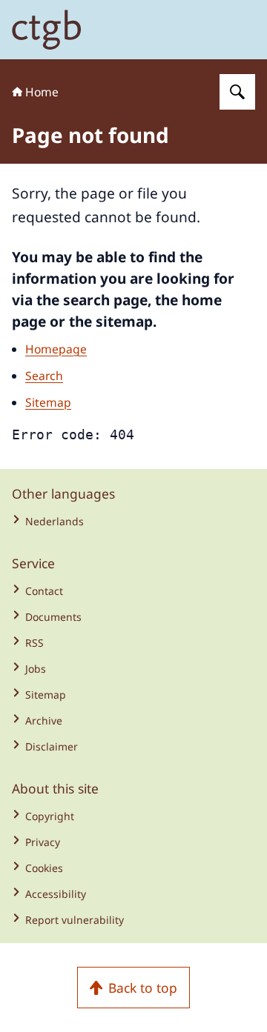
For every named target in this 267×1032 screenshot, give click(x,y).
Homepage (56, 349)
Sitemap (48, 402)
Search (44, 375)
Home (42, 92)
